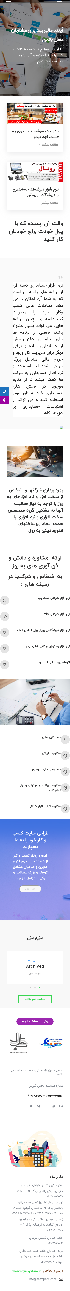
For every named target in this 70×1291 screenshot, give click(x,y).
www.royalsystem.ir (26, 1271)
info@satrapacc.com (42, 1279)
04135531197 (54, 1196)
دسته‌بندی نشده (35, 961)
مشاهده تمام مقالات (35, 999)
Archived (35, 967)
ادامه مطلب (30, 888)
